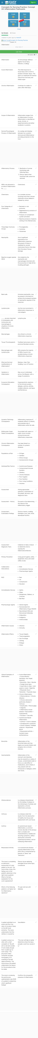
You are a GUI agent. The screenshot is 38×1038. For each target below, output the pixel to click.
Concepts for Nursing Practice (19, 40)
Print (19, 29)
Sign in (33, 2)
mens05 (18, 37)
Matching (13, 22)
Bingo (23, 21)
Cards (13, 14)
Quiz (24, 14)
